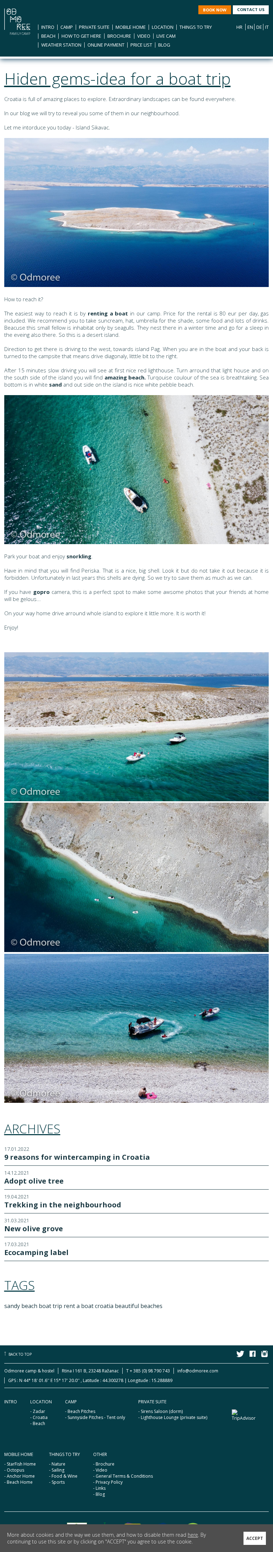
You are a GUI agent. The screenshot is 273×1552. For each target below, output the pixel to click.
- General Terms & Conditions (123, 1476)
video (143, 36)
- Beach (37, 1423)
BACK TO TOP (20, 1354)
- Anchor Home (19, 1476)
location (162, 27)
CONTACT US (250, 9)
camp (66, 27)
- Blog (99, 1494)
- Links (99, 1488)
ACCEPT (254, 1538)
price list (141, 45)
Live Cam (166, 36)
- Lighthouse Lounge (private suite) (172, 1417)
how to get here (81, 36)
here (193, 1534)
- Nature (57, 1464)
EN (250, 27)
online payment (105, 45)
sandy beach (20, 1306)
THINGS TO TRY (64, 1454)
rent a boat (78, 1306)
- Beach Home (18, 1482)
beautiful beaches (138, 1306)
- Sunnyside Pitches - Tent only (95, 1417)
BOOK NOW (214, 9)
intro (47, 27)
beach (48, 36)
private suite (94, 27)
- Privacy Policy (108, 1482)
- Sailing (56, 1470)
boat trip (50, 1306)
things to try (196, 27)
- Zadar (37, 1411)
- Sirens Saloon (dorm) (160, 1411)
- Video (100, 1470)
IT (267, 27)
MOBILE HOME (18, 1454)
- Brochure (103, 1464)
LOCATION (41, 1402)
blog (164, 45)
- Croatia (39, 1417)
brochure (119, 36)
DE (259, 27)
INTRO (10, 1402)
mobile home (131, 27)
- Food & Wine (63, 1476)
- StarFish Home (20, 1464)
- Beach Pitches (80, 1411)
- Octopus (14, 1470)
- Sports (57, 1482)
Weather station (61, 45)
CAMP (71, 1402)
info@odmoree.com (197, 1371)
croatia (104, 1306)
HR (239, 27)
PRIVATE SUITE (152, 1402)
